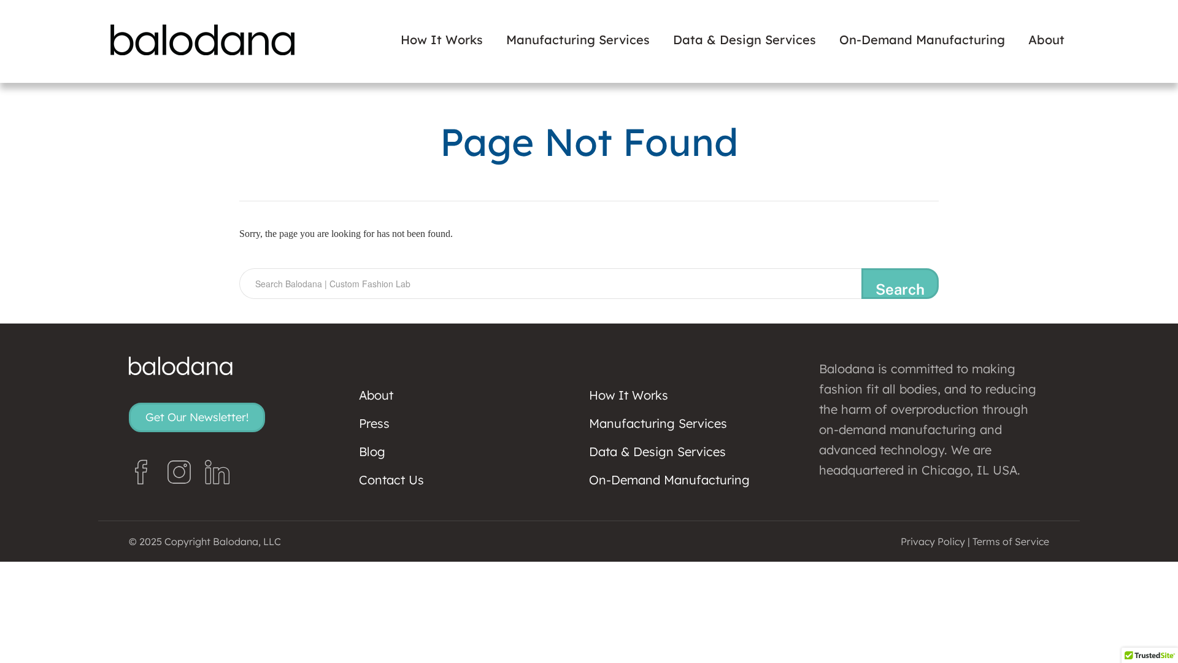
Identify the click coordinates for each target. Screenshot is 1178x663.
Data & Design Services (744, 40)
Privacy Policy (933, 541)
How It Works (442, 40)
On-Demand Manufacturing (922, 40)
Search (900, 289)
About (1046, 40)
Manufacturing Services (578, 40)
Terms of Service (1010, 541)
